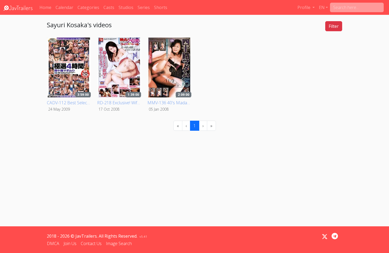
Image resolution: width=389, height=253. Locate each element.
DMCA (53, 243)
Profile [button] (304, 7)
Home (45, 7)
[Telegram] (335, 236)
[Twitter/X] (324, 236)
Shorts (160, 7)
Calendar (64, 7)
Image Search (119, 243)
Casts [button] (108, 7)
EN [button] (322, 7)
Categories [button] (88, 7)
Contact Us (91, 243)
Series (144, 7)
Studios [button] (126, 7)
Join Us (70, 243)
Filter (334, 26)
